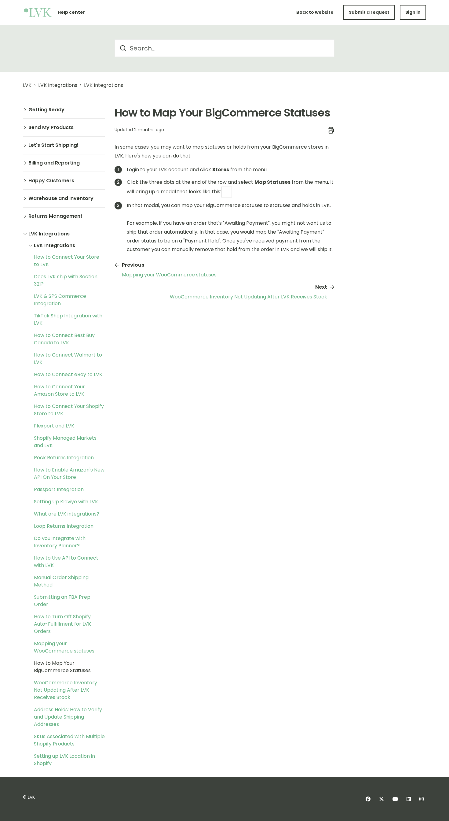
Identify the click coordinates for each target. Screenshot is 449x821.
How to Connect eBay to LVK (68, 374)
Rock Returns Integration (64, 457)
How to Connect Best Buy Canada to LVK (64, 339)
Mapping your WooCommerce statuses (64, 647)
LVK (27, 85)
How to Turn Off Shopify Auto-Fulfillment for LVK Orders (62, 624)
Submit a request (369, 12)
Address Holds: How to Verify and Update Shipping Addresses (68, 717)
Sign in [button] (413, 12)
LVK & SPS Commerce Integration (60, 300)
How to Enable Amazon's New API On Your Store (69, 473)
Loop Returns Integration (63, 526)
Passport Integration (59, 489)
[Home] (38, 12)
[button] (64, 109)
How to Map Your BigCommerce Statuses (62, 667)
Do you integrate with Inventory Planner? (60, 542)
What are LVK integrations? (66, 513)
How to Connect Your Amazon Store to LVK (59, 390)
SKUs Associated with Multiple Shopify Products (69, 740)
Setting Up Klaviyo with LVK (66, 501)
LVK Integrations (57, 85)
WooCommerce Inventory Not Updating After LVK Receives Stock (65, 690)
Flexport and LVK (54, 425)
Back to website (315, 12)
